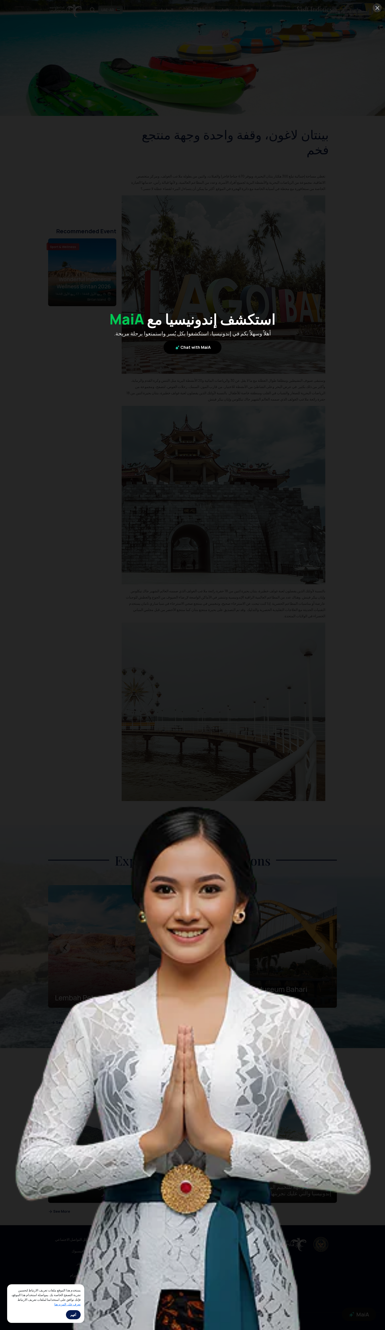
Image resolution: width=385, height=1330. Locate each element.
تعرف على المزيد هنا (67, 1304)
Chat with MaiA (195, 347)
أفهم (73, 1315)
